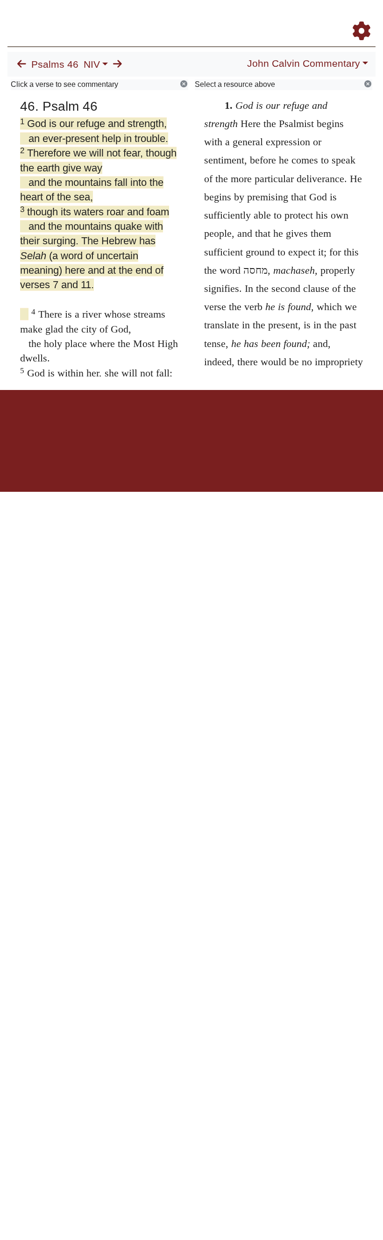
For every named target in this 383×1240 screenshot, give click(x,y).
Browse (155, 422)
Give (271, 422)
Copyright (211, 422)
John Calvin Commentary (303, 63)
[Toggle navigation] (366, 18)
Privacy (233, 422)
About (190, 422)
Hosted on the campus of (145, 464)
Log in (114, 422)
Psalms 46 (54, 64)
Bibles (173, 422)
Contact (253, 422)
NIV (92, 64)
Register (133, 422)
